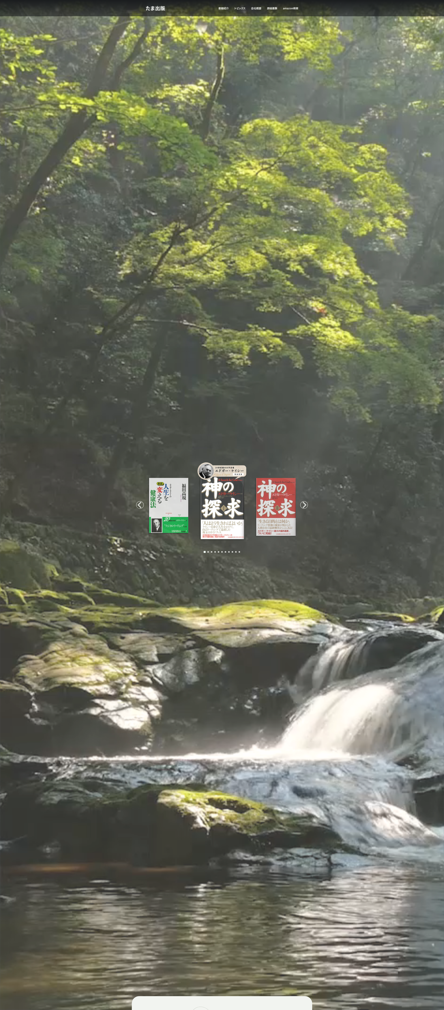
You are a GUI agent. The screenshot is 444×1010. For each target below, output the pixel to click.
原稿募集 (272, 8)
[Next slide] (304, 505)
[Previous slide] (140, 505)
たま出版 (155, 8)
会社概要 (256, 8)
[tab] (204, 551)
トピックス (239, 8)
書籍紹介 (223, 8)
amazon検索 (290, 8)
